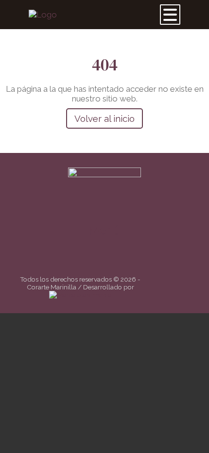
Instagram (113, 260)
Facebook (99, 260)
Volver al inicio (104, 118)
